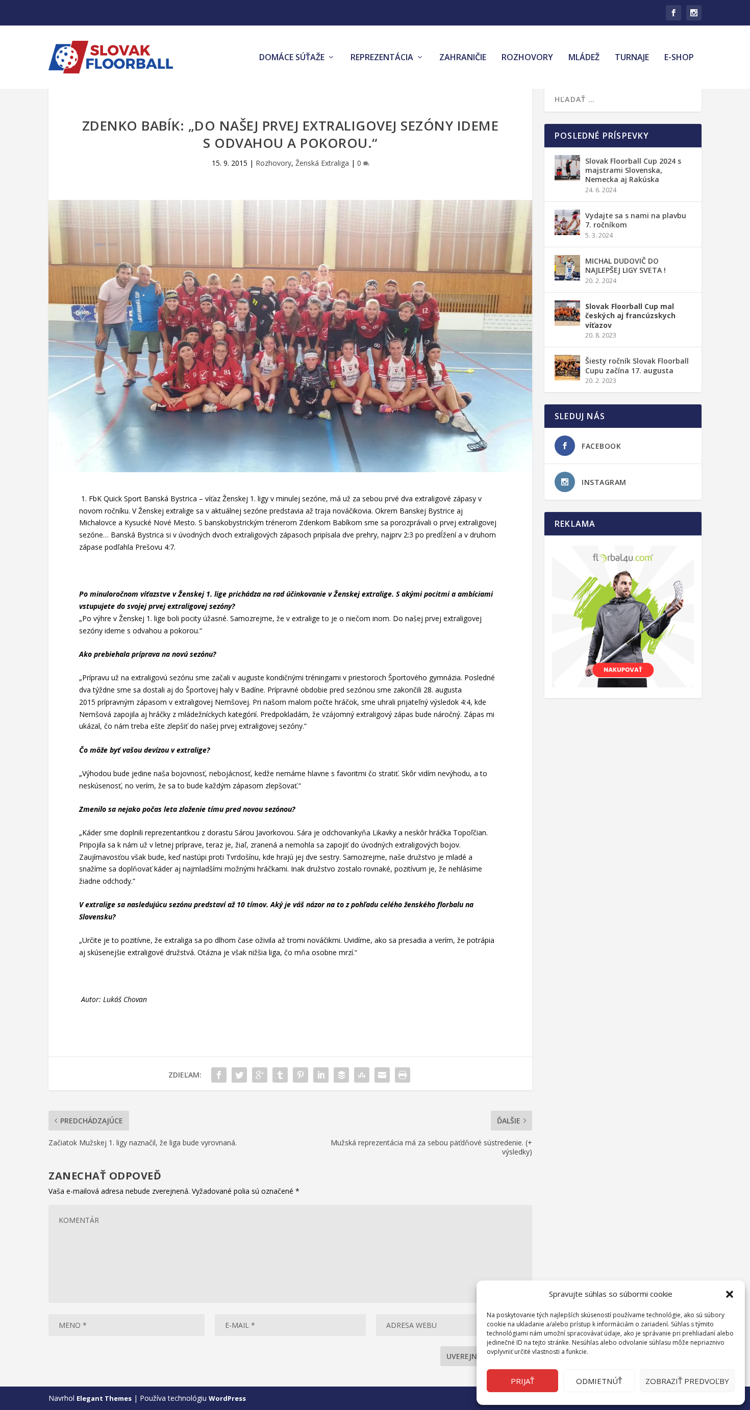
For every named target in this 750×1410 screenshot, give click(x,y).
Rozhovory (527, 58)
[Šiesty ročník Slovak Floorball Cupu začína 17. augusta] (567, 367)
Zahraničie (462, 58)
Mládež (583, 58)
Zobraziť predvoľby (687, 1381)
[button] (729, 1294)
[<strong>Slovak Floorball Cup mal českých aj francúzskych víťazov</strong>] (567, 313)
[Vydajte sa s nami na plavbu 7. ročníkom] (567, 222)
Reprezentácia (382, 58)
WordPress (227, 1398)
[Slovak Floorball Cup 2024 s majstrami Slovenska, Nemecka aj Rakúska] (567, 168)
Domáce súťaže (291, 58)
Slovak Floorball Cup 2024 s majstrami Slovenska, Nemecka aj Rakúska (633, 170)
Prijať (522, 1381)
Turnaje (632, 58)
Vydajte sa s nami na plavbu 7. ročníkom (635, 220)
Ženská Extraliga (322, 163)
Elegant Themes (104, 1398)
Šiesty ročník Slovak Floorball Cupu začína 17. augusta (637, 365)
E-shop (679, 58)
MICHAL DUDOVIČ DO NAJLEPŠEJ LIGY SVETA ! (625, 265)
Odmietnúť (599, 1381)
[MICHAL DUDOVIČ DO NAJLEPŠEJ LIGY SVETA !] (567, 267)
